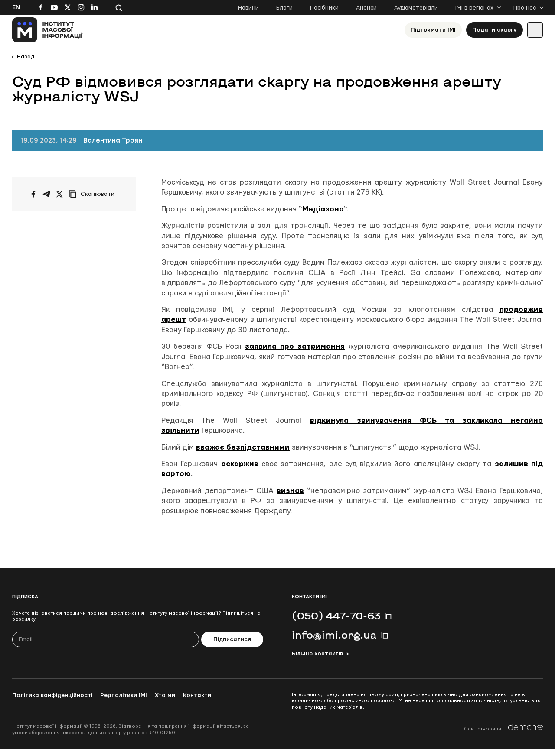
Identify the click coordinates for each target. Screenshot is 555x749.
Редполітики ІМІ (123, 695)
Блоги (284, 8)
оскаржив (239, 463)
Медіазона (323, 209)
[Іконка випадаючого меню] (535, 30)
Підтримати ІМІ (433, 30)
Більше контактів (317, 654)
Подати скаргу (494, 30)
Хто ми (165, 695)
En (16, 7)
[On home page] (47, 29)
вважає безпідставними (243, 447)
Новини (248, 8)
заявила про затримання (295, 346)
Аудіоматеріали (416, 8)
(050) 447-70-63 (336, 615)
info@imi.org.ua (334, 634)
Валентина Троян (112, 140)
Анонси (366, 8)
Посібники (324, 8)
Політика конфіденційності (52, 695)
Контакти (197, 695)
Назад (25, 57)
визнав (290, 490)
